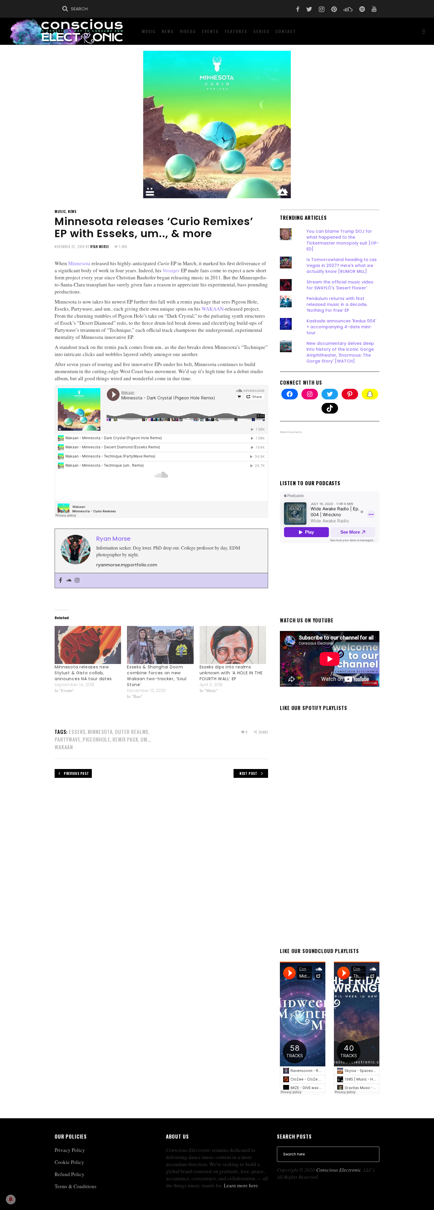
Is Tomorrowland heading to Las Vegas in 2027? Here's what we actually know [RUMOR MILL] (341, 265)
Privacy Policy (70, 1150)
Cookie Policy (69, 1162)
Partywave (68, 739)
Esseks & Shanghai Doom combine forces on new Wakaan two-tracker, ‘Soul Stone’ (157, 676)
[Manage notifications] (10, 1199)
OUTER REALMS (132, 731)
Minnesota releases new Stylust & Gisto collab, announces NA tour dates (83, 673)
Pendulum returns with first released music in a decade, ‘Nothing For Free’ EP (336, 304)
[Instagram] (77, 580)
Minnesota (79, 263)
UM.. (145, 739)
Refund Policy (69, 1174)
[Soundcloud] (68, 580)
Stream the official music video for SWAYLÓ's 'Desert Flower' (339, 285)
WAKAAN (212, 308)
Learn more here (241, 1185)
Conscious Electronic (338, 1169)
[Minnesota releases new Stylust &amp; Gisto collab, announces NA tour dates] (88, 645)
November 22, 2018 (69, 246)
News (72, 211)
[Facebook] (60, 580)
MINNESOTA (100, 731)
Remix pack (125, 739)
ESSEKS (77, 731)
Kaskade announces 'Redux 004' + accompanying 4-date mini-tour (341, 327)
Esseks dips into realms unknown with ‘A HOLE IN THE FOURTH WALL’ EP (231, 673)
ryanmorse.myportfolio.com (126, 565)
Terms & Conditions (76, 1186)
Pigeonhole (97, 739)
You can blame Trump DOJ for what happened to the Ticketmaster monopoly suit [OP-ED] (342, 240)
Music (60, 211)
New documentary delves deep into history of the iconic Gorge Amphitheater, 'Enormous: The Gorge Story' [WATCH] (340, 352)
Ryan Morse (99, 246)
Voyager (171, 270)
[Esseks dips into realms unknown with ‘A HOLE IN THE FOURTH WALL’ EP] (233, 645)
